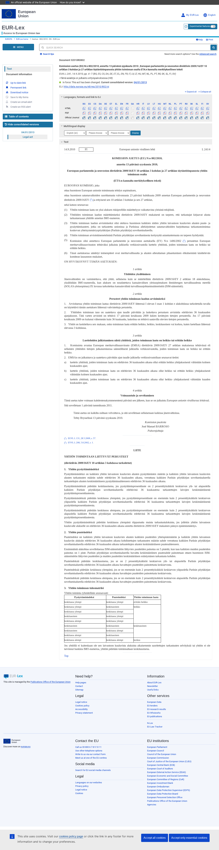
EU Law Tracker (154, 726)
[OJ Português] (180, 117)
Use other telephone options (88, 750)
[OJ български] (84, 117)
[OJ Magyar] (159, 117)
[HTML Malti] (164, 108)
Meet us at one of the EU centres (91, 758)
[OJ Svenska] (207, 117)
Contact (79, 686)
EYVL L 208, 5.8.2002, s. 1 (80, 443)
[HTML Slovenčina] (191, 108)
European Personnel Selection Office (164, 797)
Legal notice (81, 702)
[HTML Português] (180, 108)
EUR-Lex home (22, 39)
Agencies (151, 804)
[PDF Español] (89, 113)
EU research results (156, 709)
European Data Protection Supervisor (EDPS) (168, 790)
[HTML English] (121, 108)
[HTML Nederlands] (170, 108)
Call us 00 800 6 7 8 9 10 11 (88, 747)
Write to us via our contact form (90, 754)
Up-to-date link (18, 82)
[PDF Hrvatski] (137, 113)
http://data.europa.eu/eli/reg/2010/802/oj (86, 86)
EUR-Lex (13, 27)
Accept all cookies (155, 837)
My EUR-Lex (192, 15)
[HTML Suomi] (202, 108)
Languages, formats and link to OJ (82, 97)
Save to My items (19, 97)
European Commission (158, 758)
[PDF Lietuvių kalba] (154, 113)
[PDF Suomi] (202, 113)
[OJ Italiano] (143, 117)
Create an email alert (21, 102)
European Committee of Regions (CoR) (165, 779)
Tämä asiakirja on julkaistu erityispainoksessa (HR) (86, 78)
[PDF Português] (180, 113)
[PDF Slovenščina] (196, 113)
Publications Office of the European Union (50, 682)
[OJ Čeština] (94, 117)
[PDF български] (84, 113)
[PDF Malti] (164, 113)
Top (66, 655)
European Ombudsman (158, 786)
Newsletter (152, 686)
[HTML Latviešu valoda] (148, 108)
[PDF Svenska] (207, 113)
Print (210, 39)
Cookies (79, 793)
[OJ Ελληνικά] (116, 117)
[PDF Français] (127, 113)
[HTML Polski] (175, 108)
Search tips (48, 54)
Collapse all (205, 92)
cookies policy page (71, 836)
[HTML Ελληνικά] (116, 108)
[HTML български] (84, 108)
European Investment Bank (160, 783)
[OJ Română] (186, 117)
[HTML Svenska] (207, 108)
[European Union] (11, 741)
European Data (154, 702)
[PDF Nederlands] (170, 113)
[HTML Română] (186, 108)
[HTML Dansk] (100, 108)
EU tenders (152, 705)
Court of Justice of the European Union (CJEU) (169, 761)
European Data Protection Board (162, 793)
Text (9, 68)
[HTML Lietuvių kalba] (154, 108)
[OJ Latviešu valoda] (148, 117)
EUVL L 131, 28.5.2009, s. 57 (81, 438)
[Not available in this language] (132, 108)
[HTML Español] (89, 108)
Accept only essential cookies (189, 837)
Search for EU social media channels (93, 770)
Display (135, 133)
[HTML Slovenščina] (196, 108)
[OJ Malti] (164, 117)
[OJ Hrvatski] (137, 117)
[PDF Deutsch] (105, 113)
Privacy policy (81, 786)
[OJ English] (121, 117)
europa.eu (25, 746)
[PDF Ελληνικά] (116, 113)
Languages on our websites (88, 782)
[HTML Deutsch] (105, 108)
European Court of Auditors (160, 768)
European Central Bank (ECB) (161, 765)
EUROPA (8, 39)
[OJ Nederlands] (170, 117)
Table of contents (18, 116)
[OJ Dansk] (100, 117)
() (91, 199)
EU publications (154, 716)
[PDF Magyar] (159, 113)
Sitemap (79, 689)
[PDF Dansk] (100, 113)
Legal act (28, 137)
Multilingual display (74, 126)
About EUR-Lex (154, 682)
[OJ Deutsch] (105, 117)
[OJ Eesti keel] (110, 117)
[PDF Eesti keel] (110, 113)
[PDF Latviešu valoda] (148, 113)
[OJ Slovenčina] (191, 117)
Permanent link (18, 87)
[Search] (213, 47)
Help (200, 39)
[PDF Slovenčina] (191, 113)
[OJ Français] (127, 117)
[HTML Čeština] (94, 108)
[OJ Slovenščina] (196, 117)
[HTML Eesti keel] (110, 108)
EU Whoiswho (153, 713)
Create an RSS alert (20, 106)
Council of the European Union (161, 754)
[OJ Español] (89, 117)
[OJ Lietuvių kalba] (154, 117)
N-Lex (150, 723)
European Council (155, 750)
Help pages (80, 682)
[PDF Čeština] (94, 113)
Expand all (192, 92)
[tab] (135, 97)
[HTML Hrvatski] (137, 108)
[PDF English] (121, 113)
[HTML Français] (127, 108)
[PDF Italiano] (143, 113)
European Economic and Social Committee (167, 776)
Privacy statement (84, 713)
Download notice (19, 92)
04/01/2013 (27, 132)
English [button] (212, 15)
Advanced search (207, 54)
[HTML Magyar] (159, 108)
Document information (19, 74)
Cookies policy (82, 705)
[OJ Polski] (175, 117)
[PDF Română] (186, 113)
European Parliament (157, 747)
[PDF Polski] (175, 113)
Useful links (153, 689)
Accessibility (81, 709)
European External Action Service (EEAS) (166, 772)
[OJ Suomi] (202, 117)
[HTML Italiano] (143, 108)
